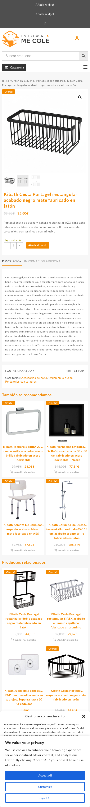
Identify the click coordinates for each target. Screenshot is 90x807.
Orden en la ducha (22, 80)
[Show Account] (77, 39)
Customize (45, 786)
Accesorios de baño (34, 377)
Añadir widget (45, 4)
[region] (45, 771)
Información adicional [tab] (43, 261)
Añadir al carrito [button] (24, 472)
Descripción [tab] (12, 261)
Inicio (5, 80)
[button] (84, 716)
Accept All (45, 775)
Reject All (45, 798)
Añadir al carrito (37, 245)
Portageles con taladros (50, 80)
